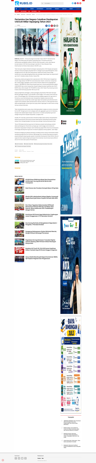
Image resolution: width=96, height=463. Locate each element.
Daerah (32, 8)
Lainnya (78, 8)
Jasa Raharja (23, 11)
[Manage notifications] (3, 460)
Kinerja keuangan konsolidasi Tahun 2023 (43, 143)
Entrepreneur (40, 8)
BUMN (26, 8)
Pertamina (34, 11)
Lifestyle (64, 8)
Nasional (29, 14)
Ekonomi (23, 14)
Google (17, 11)
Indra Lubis (21, 150)
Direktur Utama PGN (29, 143)
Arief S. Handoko (19, 143)
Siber (43, 458)
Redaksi (39, 458)
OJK (29, 11)
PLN (39, 11)
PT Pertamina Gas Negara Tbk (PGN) (23, 146)
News (20, 8)
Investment (49, 8)
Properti (57, 8)
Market (71, 8)
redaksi (18, 25)
